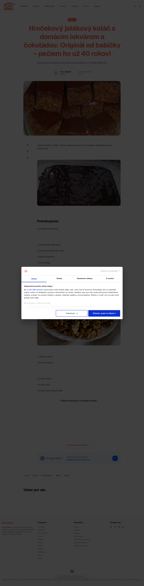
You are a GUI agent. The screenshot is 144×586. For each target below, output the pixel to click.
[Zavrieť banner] (110, 271)
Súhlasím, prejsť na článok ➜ (104, 313)
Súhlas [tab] (34, 279)
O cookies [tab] (110, 278)
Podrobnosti (70, 313)
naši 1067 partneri (35, 290)
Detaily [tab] (59, 278)
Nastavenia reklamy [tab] (84, 278)
